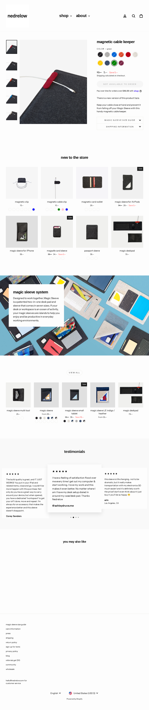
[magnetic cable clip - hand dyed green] (58, 209)
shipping (9, 638)
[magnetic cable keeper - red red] (23, 593)
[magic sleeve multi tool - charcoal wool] (14, 418)
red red (128, 54)
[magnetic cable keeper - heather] (27, 593)
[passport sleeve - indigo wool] (92, 258)
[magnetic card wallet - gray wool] (94, 209)
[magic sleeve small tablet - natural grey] (76, 421)
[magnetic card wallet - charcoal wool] (86, 209)
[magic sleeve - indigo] (48, 418)
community (11, 664)
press (8, 633)
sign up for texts (13, 647)
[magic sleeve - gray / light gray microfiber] (48, 421)
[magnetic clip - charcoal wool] (10, 209)
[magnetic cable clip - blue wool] (51, 209)
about (82, 16)
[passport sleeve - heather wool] (96, 258)
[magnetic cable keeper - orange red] (19, 593)
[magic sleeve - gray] (40, 418)
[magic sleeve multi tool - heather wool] (22, 418)
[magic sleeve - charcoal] (36, 418)
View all (74, 373)
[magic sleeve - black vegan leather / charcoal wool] (52, 421)
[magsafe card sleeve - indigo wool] (55, 258)
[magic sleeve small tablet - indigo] (80, 421)
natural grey (107, 54)
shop (64, 16)
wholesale (10, 669)
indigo (107, 63)
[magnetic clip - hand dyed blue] (33, 209)
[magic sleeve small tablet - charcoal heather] (84, 421)
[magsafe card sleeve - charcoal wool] (51, 258)
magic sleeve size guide (119, 120)
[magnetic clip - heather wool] (21, 209)
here (137, 98)
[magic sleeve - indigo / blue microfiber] (44, 421)
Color (104, 49)
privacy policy (12, 651)
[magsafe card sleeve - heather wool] (58, 258)
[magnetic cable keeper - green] (19, 596)
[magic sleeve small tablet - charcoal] (64, 421)
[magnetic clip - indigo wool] (17, 209)
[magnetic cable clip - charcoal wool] (47, 209)
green (114, 63)
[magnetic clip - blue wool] (29, 209)
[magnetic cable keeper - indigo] (35, 593)
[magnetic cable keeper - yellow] (31, 593)
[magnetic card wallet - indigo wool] (98, 209)
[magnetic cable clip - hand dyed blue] (66, 209)
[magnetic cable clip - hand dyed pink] (62, 209)
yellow (100, 63)
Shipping (101, 76)
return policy (11, 642)
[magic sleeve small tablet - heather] (68, 421)
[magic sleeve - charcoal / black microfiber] (40, 421)
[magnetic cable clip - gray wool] (55, 209)
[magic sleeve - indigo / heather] (52, 418)
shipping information (120, 127)
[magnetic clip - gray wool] (14, 209)
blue (114, 54)
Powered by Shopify (74, 699)
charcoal (100, 54)
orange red (121, 54)
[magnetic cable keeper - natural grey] (12, 593)
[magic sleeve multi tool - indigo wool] (18, 418)
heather (135, 54)
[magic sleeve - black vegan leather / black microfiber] (56, 421)
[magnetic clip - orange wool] (25, 209)
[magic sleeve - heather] (44, 418)
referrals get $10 (13, 660)
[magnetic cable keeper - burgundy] (23, 596)
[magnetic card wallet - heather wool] (90, 209)
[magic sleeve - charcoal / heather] (56, 418)
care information (13, 629)
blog (8, 656)
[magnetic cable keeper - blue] (16, 593)
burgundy (121, 63)
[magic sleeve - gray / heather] (36, 421)
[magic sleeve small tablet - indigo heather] (72, 421)
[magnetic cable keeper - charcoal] (8, 593)
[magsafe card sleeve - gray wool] (62, 258)
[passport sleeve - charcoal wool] (88, 258)
